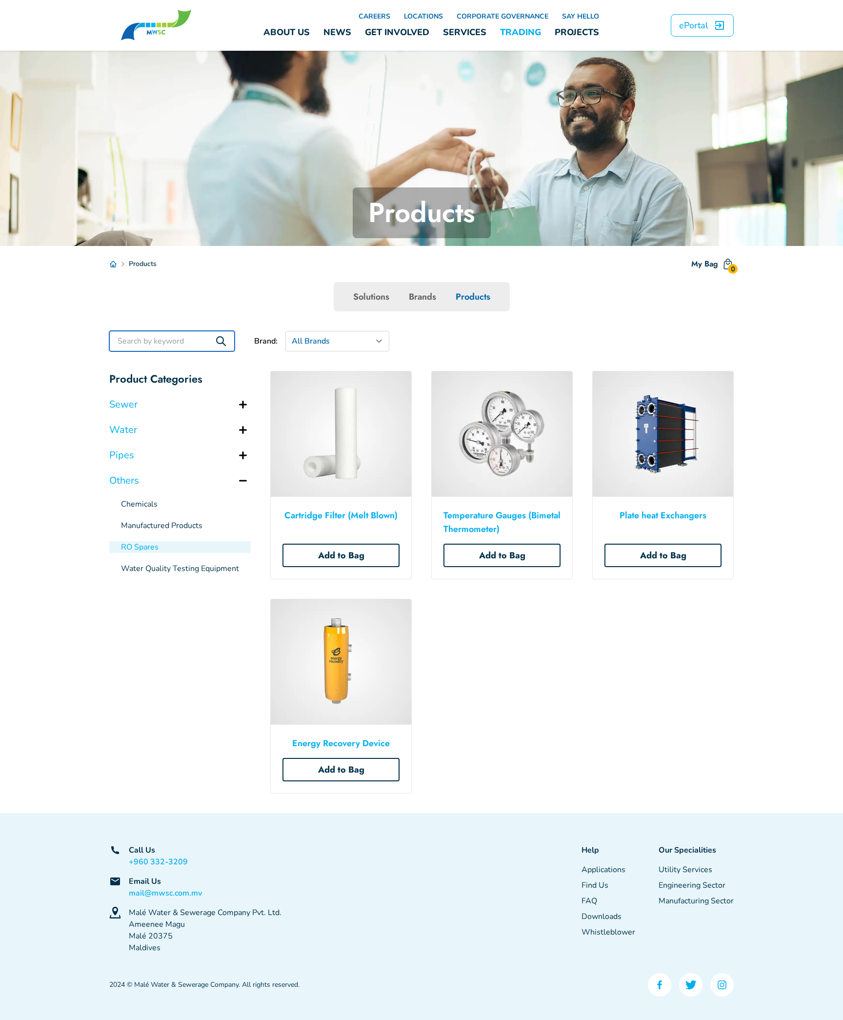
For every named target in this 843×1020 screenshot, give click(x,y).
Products (473, 296)
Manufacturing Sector (696, 901)
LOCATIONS (423, 16)
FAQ (589, 901)
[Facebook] (659, 985)
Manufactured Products (161, 525)
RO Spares (140, 547)
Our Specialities (687, 850)
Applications (603, 869)
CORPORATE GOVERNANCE (502, 16)
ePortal (693, 25)
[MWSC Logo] (156, 25)
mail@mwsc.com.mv (165, 893)
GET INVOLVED (397, 32)
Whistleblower (608, 932)
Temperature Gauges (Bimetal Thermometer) (502, 522)
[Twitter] (690, 985)
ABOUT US (286, 32)
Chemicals (139, 504)
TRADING (520, 32)
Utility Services (685, 869)
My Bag (712, 266)
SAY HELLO (580, 16)
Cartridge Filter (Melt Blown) (341, 515)
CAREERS (374, 16)
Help (590, 850)
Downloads (602, 916)
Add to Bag (341, 555)
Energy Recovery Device (341, 743)
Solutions (371, 296)
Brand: (266, 341)
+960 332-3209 (158, 862)
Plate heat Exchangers (663, 515)
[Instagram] (722, 985)
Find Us (595, 885)
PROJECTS (577, 32)
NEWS (337, 32)
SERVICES (464, 32)
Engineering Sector (692, 885)
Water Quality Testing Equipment (180, 568)
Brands (422, 296)
